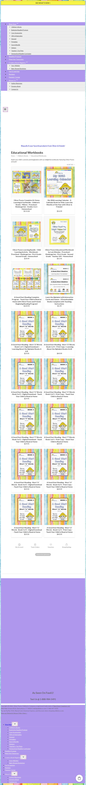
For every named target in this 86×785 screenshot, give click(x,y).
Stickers (13, 48)
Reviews (12, 74)
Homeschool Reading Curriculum (21, 54)
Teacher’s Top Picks (17, 51)
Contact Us (14, 89)
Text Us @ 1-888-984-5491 (43, 699)
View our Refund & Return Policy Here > (14, 713)
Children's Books (22, 156)
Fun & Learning (14, 71)
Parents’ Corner (14, 77)
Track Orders (35, 547)
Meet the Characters (16, 59)
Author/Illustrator (16, 83)
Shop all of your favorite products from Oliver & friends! (43, 146)
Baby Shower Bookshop (18, 68)
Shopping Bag (66, 547)
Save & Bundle (15, 45)
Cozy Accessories (16, 33)
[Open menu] (5, 109)
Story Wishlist (15, 66)
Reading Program (15, 56)
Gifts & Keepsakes (16, 36)
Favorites (51, 547)
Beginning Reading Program (19, 30)
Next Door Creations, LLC (61, 706)
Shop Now (8, 724)
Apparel (13, 39)
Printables (14, 42)
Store (13, 156)
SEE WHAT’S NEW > (43, 3)
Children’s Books (16, 27)
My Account (19, 547)
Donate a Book (16, 86)
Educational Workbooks (38, 156)
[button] (79, 778)
